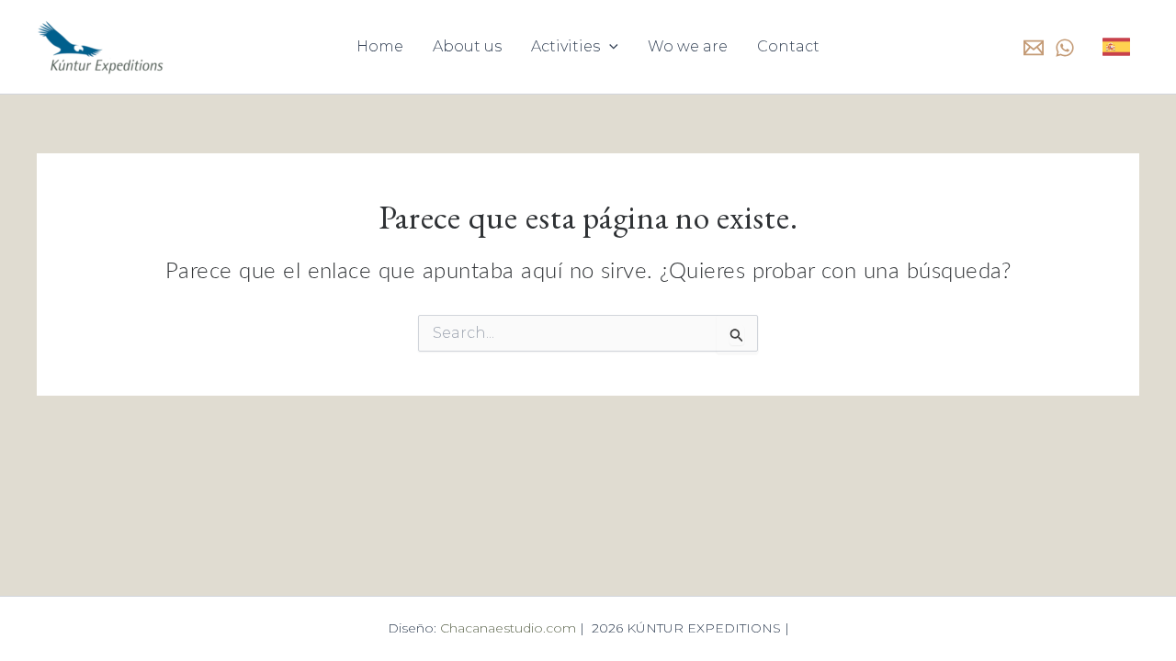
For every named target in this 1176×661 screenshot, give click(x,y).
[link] (1116, 47)
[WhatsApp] (1065, 48)
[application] (609, 47)
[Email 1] (1033, 48)
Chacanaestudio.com (510, 628)
